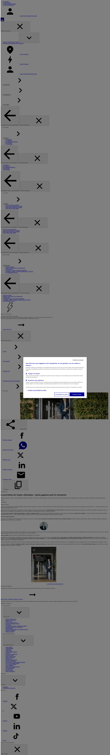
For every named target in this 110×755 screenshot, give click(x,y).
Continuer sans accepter (78, 359)
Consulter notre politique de (37, 390)
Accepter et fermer (77, 394)
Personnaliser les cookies (61, 394)
